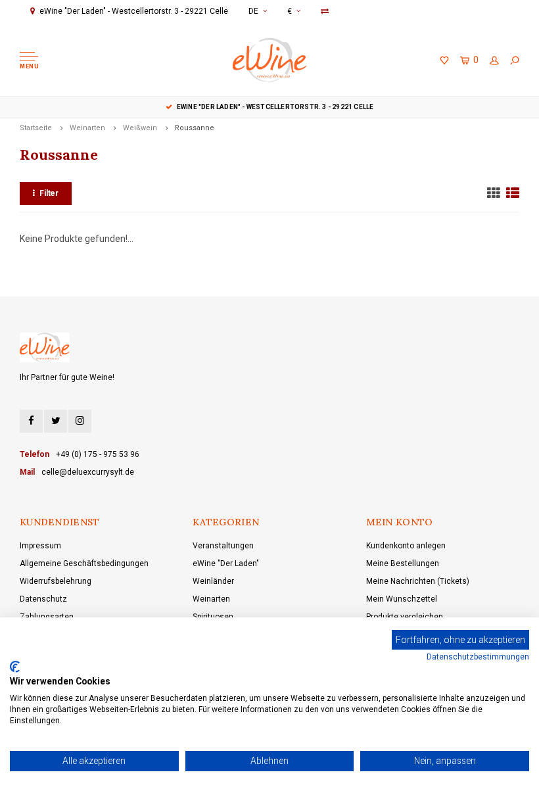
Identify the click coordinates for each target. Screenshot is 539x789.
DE (253, 11)
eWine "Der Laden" (226, 563)
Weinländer (213, 581)
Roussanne (194, 128)
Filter (49, 193)
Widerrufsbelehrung (55, 581)
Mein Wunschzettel (401, 599)
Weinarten (87, 128)
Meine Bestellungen (402, 563)
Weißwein (140, 128)
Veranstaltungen (223, 545)
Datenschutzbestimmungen (478, 656)
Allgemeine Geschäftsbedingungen (84, 563)
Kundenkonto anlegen (406, 545)
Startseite (36, 128)
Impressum (40, 545)
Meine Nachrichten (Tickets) (417, 581)
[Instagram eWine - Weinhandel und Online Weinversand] (79, 421)
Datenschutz (43, 599)
